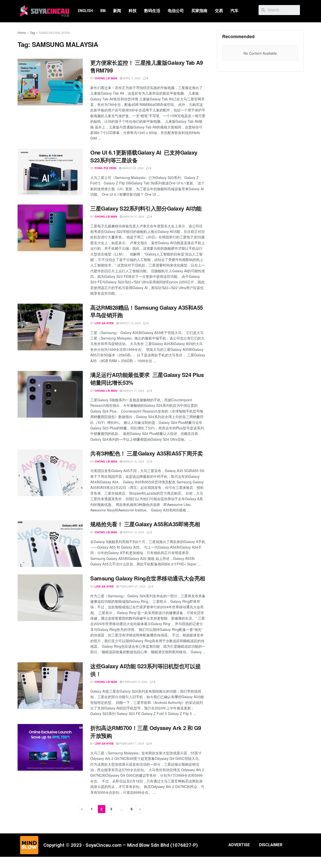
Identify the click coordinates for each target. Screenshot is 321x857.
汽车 (234, 10)
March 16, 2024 (133, 461)
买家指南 (199, 10)
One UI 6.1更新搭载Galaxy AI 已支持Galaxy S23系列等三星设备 (143, 156)
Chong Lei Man (106, 78)
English (85, 10)
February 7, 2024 (131, 743)
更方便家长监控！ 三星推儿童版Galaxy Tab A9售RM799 (146, 66)
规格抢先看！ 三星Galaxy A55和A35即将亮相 (145, 524)
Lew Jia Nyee (104, 323)
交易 (219, 10)
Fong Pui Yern (105, 168)
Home (22, 32)
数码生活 (152, 10)
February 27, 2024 (132, 586)
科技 (133, 10)
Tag (32, 32)
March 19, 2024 (130, 323)
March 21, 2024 (133, 216)
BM (103, 10)
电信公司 (176, 10)
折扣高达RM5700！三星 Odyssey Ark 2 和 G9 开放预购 (145, 732)
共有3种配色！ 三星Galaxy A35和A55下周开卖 (146, 453)
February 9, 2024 (134, 682)
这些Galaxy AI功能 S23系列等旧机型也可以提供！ (145, 670)
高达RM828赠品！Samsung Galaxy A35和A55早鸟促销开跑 (146, 311)
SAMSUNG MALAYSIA (54, 32)
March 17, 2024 (133, 390)
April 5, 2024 (131, 78)
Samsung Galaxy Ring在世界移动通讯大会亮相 (147, 578)
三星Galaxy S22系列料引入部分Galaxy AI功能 (146, 208)
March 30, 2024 (132, 168)
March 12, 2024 (133, 532)
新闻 (117, 10)
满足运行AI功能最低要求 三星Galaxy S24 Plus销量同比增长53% (147, 378)
